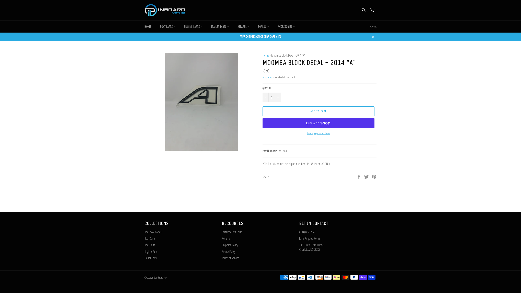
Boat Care (149, 238)
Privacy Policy (228, 251)
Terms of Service (230, 258)
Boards (262, 26)
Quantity (267, 88)
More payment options (318, 133)
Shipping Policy (230, 245)
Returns (226, 238)
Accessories (285, 26)
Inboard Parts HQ (159, 277)
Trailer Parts (219, 26)
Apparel (242, 26)
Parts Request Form (232, 232)
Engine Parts (192, 26)
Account (373, 26)
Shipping (267, 77)
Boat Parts (166, 26)
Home (147, 26)
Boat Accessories (152, 232)
